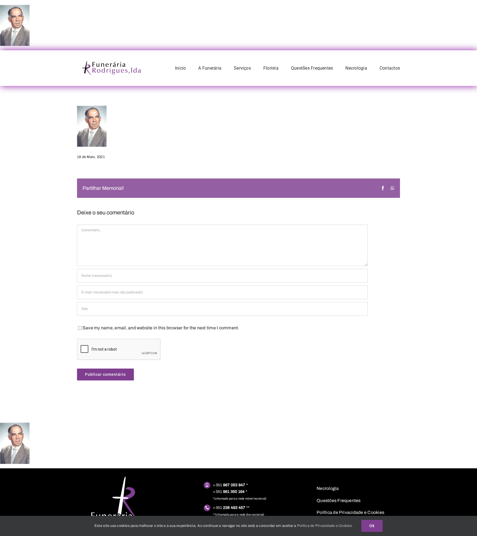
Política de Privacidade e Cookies (350, 512)
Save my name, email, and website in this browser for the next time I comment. (161, 327)
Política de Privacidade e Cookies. (325, 526)
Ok (372, 526)
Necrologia (328, 488)
